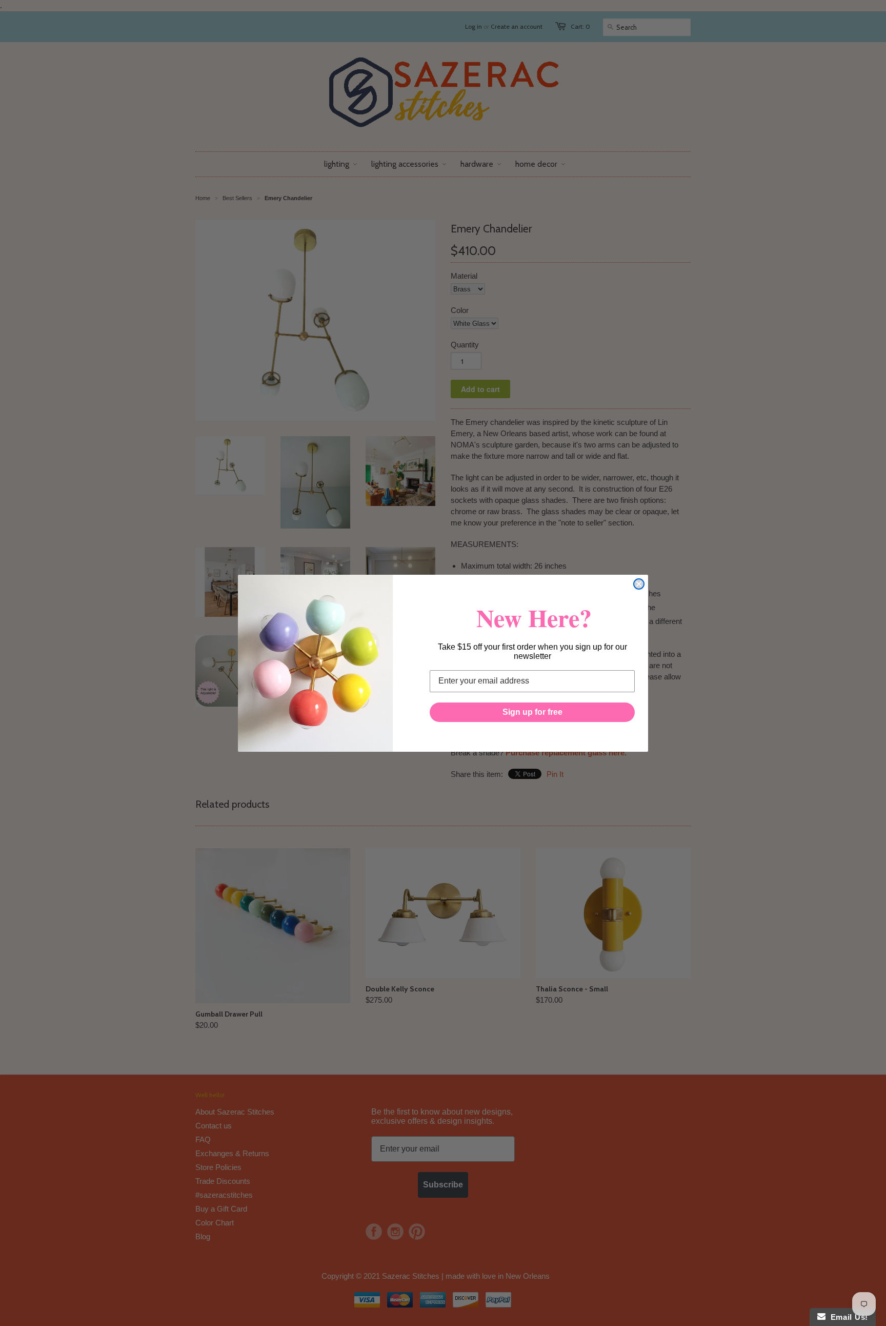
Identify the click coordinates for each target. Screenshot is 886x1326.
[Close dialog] (639, 584)
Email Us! (846, 1317)
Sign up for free (532, 712)
